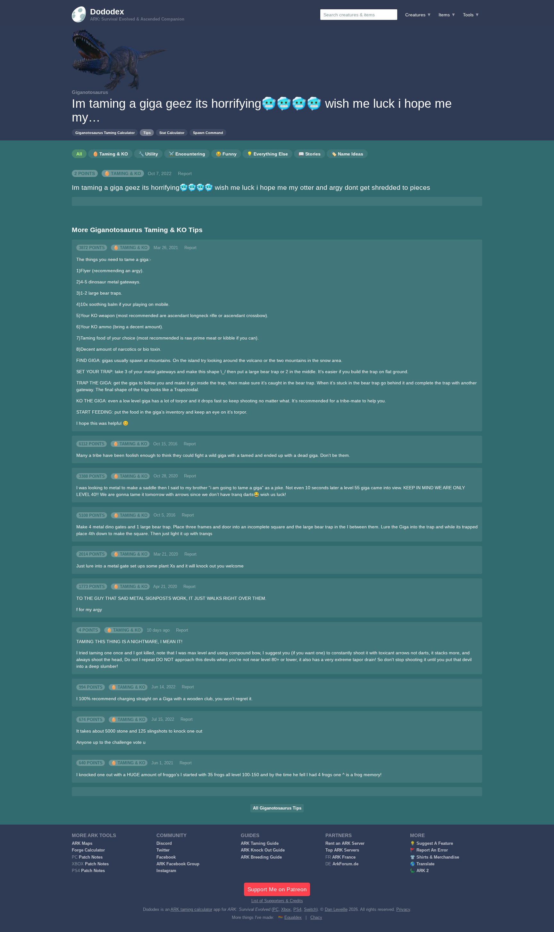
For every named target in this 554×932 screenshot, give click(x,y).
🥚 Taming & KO (122, 173)
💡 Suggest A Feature (431, 843)
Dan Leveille (336, 909)
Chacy (316, 917)
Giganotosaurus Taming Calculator (105, 133)
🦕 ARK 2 (419, 871)
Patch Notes (91, 857)
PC (276, 909)
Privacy (403, 909)
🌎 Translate (422, 864)
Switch (310, 909)
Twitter (163, 850)
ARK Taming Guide (260, 843)
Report (185, 173)
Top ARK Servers (342, 850)
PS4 (297, 909)
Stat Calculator (171, 133)
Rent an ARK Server (345, 843)
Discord (164, 843)
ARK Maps (82, 843)
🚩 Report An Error (429, 850)
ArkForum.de (345, 864)
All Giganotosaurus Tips (277, 808)
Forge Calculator (88, 850)
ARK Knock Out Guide (263, 850)
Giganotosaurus (90, 92)
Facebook (166, 857)
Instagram (166, 871)
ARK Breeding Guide (261, 857)
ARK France (344, 857)
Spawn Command (208, 133)
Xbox (286, 909)
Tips (147, 133)
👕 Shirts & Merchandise (434, 857)
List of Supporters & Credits (277, 901)
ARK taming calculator (191, 909)
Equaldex (293, 917)
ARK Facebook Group (177, 864)
